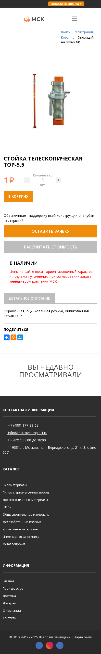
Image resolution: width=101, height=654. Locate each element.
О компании (12, 611)
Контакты (9, 618)
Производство (13, 588)
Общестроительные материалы (26, 514)
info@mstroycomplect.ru (27, 432)
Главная (8, 581)
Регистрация (84, 32)
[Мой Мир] (20, 337)
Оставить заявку (50, 231)
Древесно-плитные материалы (25, 500)
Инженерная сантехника (21, 537)
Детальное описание (29, 298)
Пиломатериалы (15, 485)
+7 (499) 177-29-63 (22, 425)
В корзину (18, 196)
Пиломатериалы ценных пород (26, 492)
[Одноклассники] (13, 337)
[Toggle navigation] (74, 18)
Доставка (9, 596)
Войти (66, 32)
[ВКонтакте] (7, 337)
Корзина (68, 37)
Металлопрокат (14, 544)
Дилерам (9, 603)
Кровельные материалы (20, 529)
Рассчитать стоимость (50, 247)
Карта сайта (83, 637)
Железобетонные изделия (22, 522)
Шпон (7, 507)
